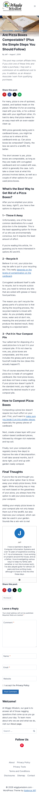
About (12, 762)
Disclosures (9, 775)
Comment (8, 622)
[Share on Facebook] (10, 95)
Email (6, 667)
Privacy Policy (22, 685)
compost (7, 598)
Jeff (6, 54)
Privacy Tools (19, 767)
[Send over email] (20, 95)
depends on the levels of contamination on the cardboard (17, 273)
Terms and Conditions (19, 771)
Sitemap (21, 775)
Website (7, 679)
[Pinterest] (19, 580)
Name (6, 656)
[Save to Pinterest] (4, 95)
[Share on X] (15, 95)
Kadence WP (30, 790)
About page (16, 724)
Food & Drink (7, 31)
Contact (31, 775)
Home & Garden (21, 31)
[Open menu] (35, 6)
